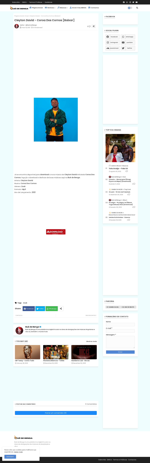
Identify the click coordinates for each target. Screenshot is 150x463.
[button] (137, 8)
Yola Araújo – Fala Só (118, 168)
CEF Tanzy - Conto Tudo (24, 361)
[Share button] (60, 308)
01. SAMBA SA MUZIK (114, 307)
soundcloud (114, 48)
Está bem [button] (10, 457)
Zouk (27, 16)
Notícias (50, 8)
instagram (114, 42)
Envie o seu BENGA (79, 8)
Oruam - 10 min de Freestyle (119, 192)
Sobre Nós (16, 2)
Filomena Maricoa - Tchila (53, 361)
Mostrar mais (91, 341)
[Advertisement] (58, 47)
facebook (114, 37)
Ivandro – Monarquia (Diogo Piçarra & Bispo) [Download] (120, 180)
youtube (130, 42)
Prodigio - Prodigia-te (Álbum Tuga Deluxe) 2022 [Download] (121, 204)
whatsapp (129, 37)
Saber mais (18, 452)
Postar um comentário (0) (56, 413)
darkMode (48, 2)
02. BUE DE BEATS (128, 307)
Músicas (63, 8)
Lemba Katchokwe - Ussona (119, 217)
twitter (129, 48)
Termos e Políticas (35, 2)
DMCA (24, 2)
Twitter (41, 309)
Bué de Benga (32, 326)
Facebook (30, 309)
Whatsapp (53, 309)
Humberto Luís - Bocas (80, 361)
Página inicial (19, 16)
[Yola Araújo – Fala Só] (120, 148)
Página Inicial (37, 8)
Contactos (94, 8)
